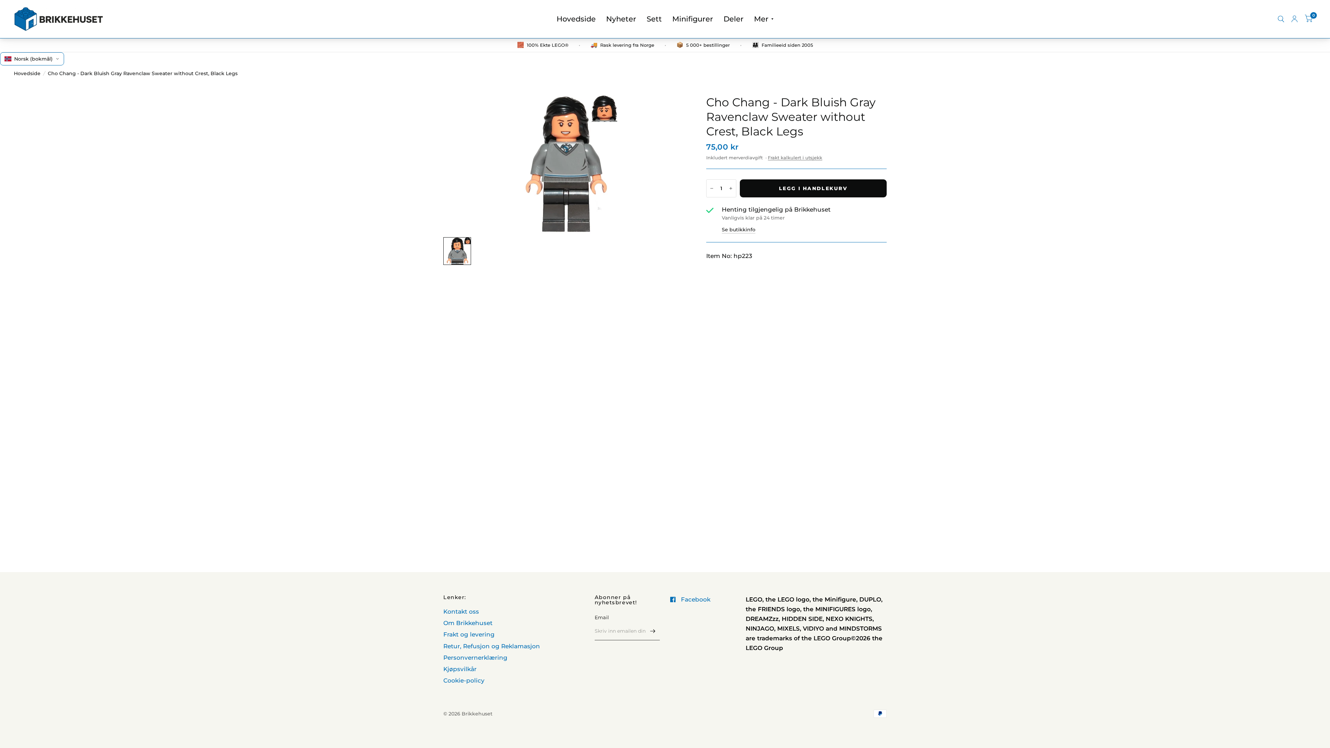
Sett (654, 19)
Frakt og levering (469, 634)
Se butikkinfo (738, 229)
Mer (761, 19)
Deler (734, 19)
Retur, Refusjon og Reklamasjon (491, 646)
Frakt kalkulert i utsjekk (795, 157)
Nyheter (621, 19)
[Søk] (1281, 19)
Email (602, 617)
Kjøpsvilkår (460, 669)
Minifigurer (692, 19)
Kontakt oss (461, 611)
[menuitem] (576, 19)
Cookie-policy (464, 680)
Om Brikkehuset (468, 623)
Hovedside (576, 19)
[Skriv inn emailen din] (653, 631)
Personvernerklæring (475, 657)
